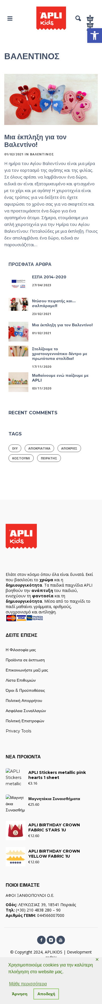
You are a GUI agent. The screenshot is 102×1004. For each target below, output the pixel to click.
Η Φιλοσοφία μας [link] (21, 649)
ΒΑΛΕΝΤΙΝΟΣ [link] (42, 154)
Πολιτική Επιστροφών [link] (25, 720)
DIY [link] (15, 448)
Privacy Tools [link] (18, 731)
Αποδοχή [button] (46, 994)
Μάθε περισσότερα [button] (28, 983)
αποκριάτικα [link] (39, 448)
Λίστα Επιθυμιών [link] (21, 680)
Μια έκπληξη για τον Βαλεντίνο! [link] (35, 141)
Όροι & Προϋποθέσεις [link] (25, 690)
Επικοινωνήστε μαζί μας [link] (27, 670)
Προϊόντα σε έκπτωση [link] (25, 659)
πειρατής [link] (49, 458)
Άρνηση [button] (19, 994)
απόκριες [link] (69, 448)
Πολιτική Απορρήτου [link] (24, 700)
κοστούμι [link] (21, 458)
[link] (94, 35)
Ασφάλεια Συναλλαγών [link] (26, 710)
